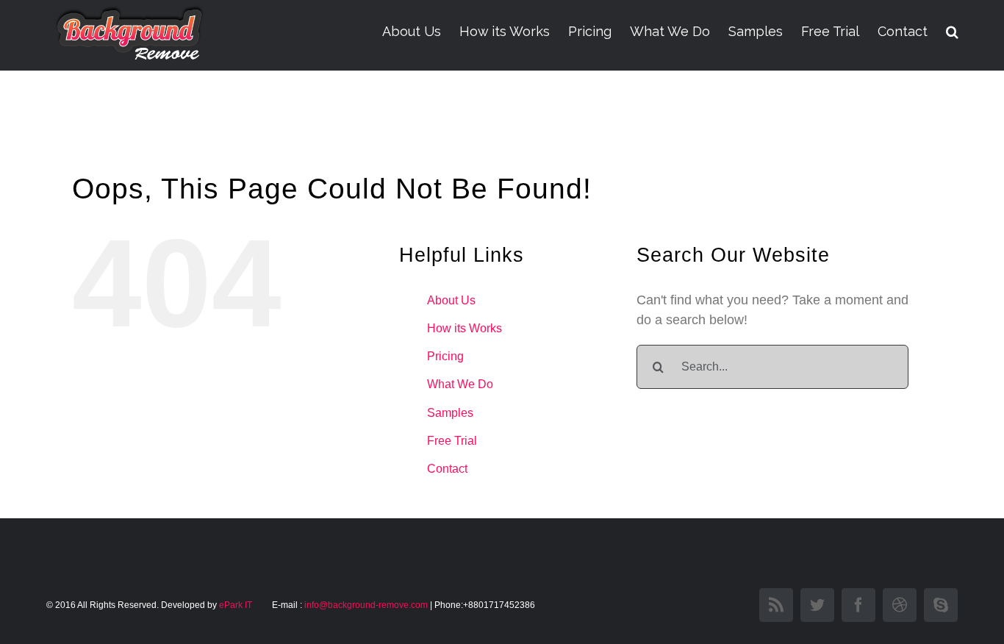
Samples (450, 413)
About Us (451, 300)
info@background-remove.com (366, 605)
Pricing (445, 356)
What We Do (460, 384)
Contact (447, 468)
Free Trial (452, 440)
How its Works (464, 328)
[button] (952, 32)
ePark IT (236, 605)
